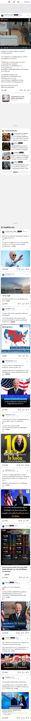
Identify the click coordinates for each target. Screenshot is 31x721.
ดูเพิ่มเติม (13, 322)
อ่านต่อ (14, 246)
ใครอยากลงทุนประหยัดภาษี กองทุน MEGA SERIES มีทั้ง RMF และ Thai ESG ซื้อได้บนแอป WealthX (14, 569)
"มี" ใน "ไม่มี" (6, 296)
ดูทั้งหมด (15, 172)
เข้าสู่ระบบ (27, 2)
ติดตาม (20, 15)
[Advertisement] (15, 8)
